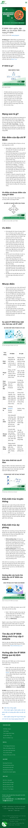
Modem (10, 408)
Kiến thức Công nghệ (10, 708)
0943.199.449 (9, 799)
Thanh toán (17, 810)
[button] (26, 2)
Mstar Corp (14, 59)
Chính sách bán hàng (9, 808)
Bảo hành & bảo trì (19, 808)
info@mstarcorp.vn (8, 800)
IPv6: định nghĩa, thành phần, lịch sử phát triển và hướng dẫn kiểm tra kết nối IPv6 (13, 712)
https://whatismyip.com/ (16, 645)
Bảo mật (10, 810)
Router (7, 672)
